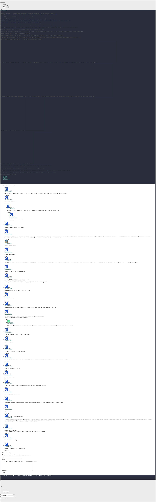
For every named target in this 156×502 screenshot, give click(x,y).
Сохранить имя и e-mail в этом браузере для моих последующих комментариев (20, 461)
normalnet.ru (2, 2)
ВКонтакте (5, 177)
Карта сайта (5, 489)
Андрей (11, 322)
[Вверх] (0, 480)
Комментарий (5, 470)
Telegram (5, 178)
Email (3, 459)
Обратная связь (6, 491)
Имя (3, 456)
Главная (4, 488)
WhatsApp (5, 176)
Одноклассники (6, 179)
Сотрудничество (6, 492)
